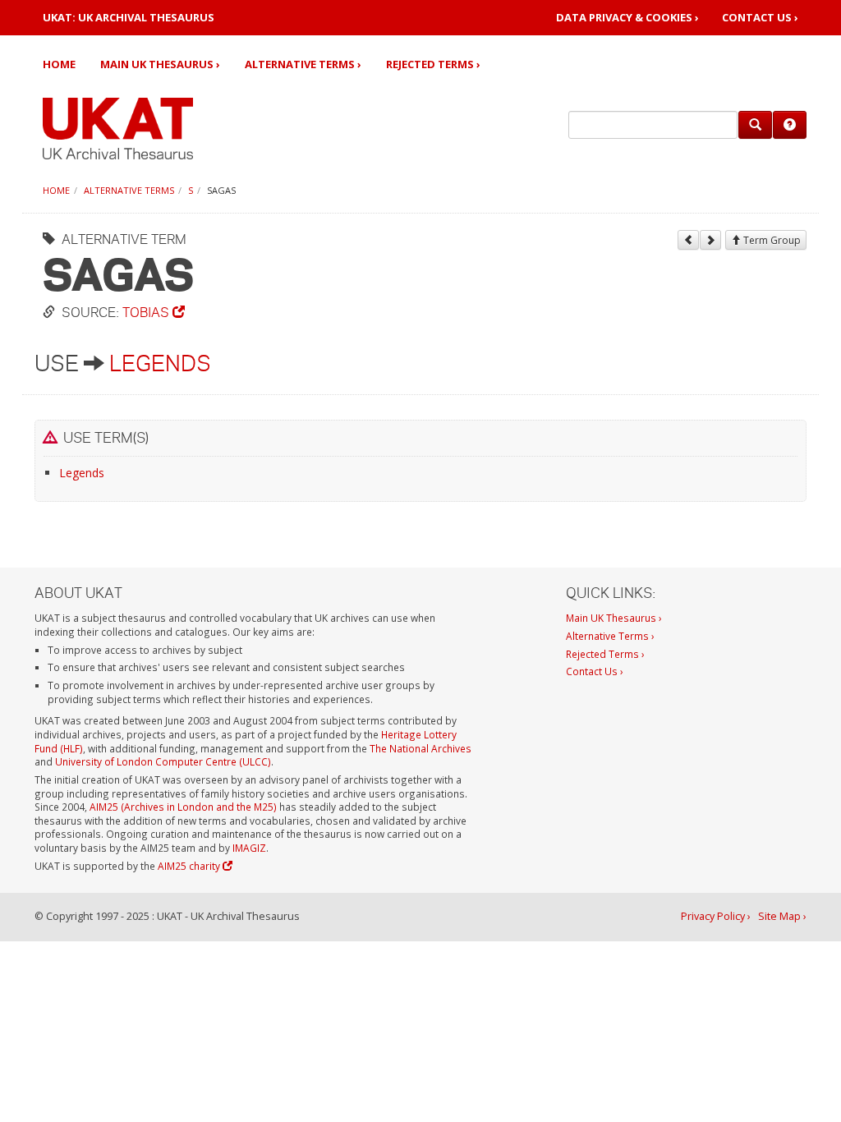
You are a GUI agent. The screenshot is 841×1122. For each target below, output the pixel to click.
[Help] (790, 125)
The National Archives (420, 748)
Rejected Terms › (433, 64)
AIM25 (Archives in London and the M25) (183, 806)
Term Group (771, 240)
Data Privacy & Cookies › (627, 17)
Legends (160, 363)
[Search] (755, 125)
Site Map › (782, 916)
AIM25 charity (190, 865)
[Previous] (688, 240)
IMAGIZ (249, 847)
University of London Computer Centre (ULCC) (163, 761)
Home (59, 64)
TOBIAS (147, 312)
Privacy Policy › (716, 916)
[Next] (710, 240)
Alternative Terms (129, 190)
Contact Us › (760, 17)
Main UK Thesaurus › (160, 64)
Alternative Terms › (303, 64)
